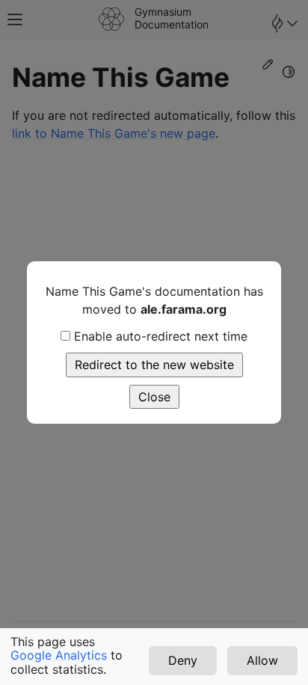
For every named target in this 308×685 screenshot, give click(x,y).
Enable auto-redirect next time (160, 336)
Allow (262, 660)
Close (154, 396)
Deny (182, 660)
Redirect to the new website (154, 364)
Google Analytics (58, 655)
